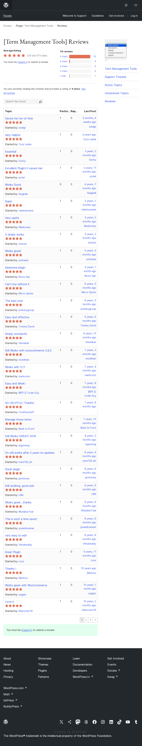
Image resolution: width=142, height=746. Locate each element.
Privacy (8, 677)
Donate (113, 670)
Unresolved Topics (117, 93)
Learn (76, 658)
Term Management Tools (38, 25)
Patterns (43, 677)
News (7, 664)
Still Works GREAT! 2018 (20, 436)
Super (8, 201)
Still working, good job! (19, 485)
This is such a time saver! (21, 519)
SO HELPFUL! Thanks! (19, 403)
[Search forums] (40, 101)
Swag (112, 677)
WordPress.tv (83, 677)
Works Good (13, 184)
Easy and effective (17, 317)
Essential (10, 151)
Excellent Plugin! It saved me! (23, 168)
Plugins (42, 670)
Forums (7, 15)
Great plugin (12, 469)
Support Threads (115, 77)
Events (111, 664)
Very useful (12, 218)
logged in (22, 62)
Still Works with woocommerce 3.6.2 (28, 350)
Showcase (44, 658)
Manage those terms (18, 419)
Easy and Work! (15, 383)
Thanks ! (10, 568)
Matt (8, 694)
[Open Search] (126, 5)
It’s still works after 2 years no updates (30, 452)
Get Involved (115, 658)
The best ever (14, 300)
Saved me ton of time (19, 118)
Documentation (82, 664)
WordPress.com (15, 688)
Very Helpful (12, 135)
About (7, 658)
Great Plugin (12, 552)
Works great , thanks (18, 502)
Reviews (110, 101)
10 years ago (88, 568)
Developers (80, 670)
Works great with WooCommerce (26, 585)
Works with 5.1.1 (15, 367)
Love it (9, 601)
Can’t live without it (17, 284)
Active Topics (113, 85)
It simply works (14, 234)
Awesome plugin (15, 267)
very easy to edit (16, 535)
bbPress (10, 700)
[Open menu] (136, 5)
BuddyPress (12, 706)
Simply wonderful (16, 334)
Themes (43, 664)
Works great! (13, 251)
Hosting (8, 670)
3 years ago (89, 134)
